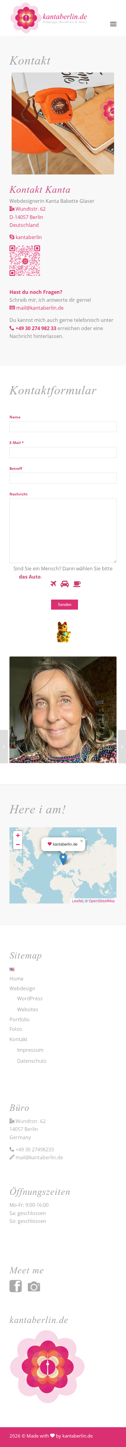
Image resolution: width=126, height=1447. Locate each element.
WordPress (30, 998)
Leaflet (77, 900)
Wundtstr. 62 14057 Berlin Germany (27, 1129)
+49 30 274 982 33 (36, 328)
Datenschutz (31, 1061)
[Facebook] (18, 1289)
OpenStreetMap (102, 900)
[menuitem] (113, 17)
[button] (63, 859)
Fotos (15, 1029)
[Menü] (113, 18)
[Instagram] (37, 1289)
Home (16, 978)
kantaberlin (28, 237)
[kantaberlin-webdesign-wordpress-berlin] (52, 18)
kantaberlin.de (77, 1436)
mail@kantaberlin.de (39, 308)
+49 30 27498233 (35, 1149)
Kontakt (18, 1039)
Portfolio (19, 1019)
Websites (27, 1009)
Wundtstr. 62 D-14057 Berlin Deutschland (27, 217)
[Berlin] (122, 746)
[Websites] (4, 746)
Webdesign (22, 988)
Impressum (30, 1050)
